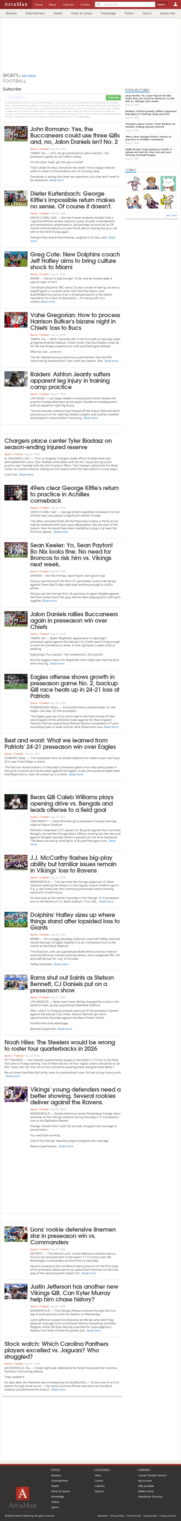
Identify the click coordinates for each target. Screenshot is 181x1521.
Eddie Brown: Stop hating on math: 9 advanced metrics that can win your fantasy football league (148, 152)
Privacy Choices (167, 1515)
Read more (57, 180)
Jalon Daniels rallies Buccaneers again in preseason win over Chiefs (74, 620)
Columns (100, 1486)
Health (58, 13)
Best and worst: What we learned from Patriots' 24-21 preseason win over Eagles (60, 743)
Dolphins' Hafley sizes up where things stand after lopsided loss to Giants (75, 920)
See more (171, 215)
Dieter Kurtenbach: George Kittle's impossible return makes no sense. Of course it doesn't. (72, 199)
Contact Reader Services (152, 1475)
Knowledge (108, 13)
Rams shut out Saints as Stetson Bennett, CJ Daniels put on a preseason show (72, 983)
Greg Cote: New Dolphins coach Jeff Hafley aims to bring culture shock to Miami (75, 260)
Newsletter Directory (150, 1496)
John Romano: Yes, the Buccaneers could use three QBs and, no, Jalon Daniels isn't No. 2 (75, 135)
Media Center (146, 1491)
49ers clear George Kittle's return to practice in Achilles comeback (74, 494)
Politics (129, 13)
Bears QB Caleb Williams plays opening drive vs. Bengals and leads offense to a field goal (71, 803)
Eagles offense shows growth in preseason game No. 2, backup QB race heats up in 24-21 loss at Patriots (74, 686)
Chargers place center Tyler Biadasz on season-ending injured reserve (58, 443)
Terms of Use (134, 1515)
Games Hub (167, 13)
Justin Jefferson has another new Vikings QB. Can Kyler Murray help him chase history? (74, 1292)
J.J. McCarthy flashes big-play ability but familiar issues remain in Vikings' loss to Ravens (73, 863)
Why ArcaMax (146, 1486)
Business (11, 13)
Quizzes (99, 1491)
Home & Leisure (81, 13)
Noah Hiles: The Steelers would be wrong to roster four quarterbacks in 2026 (59, 1045)
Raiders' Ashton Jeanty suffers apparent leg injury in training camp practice (70, 380)
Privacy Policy (117, 1515)
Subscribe (113, 97)
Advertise (103, 1515)
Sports (147, 13)
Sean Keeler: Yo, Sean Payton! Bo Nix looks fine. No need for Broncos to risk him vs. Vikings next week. (71, 554)
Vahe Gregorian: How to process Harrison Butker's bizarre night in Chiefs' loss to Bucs (75, 321)
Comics (99, 1480)
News (98, 1475)
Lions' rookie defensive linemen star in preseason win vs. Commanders (73, 1235)
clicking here (84, 117)
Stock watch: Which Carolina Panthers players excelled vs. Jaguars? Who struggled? (56, 1349)
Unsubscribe (150, 1515)
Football (44, 148)
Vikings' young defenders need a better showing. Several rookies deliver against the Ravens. (75, 1095)
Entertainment (35, 13)
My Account (145, 1480)
